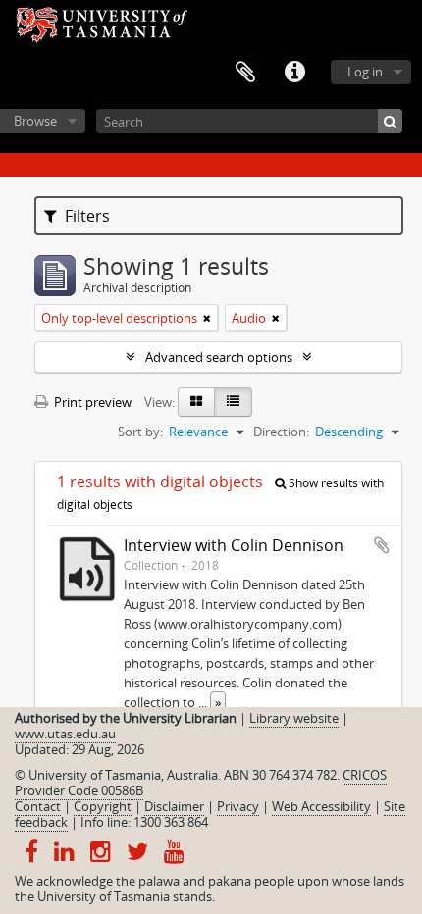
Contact (38, 806)
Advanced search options (218, 357)
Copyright (103, 806)
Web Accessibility (321, 806)
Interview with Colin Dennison (233, 545)
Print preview (91, 402)
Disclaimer (174, 806)
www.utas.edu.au (65, 733)
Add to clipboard (382, 545)
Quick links (294, 72)
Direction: (281, 431)
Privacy (238, 806)
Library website (294, 718)
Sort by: (140, 431)
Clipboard (245, 72)
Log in (365, 71)
